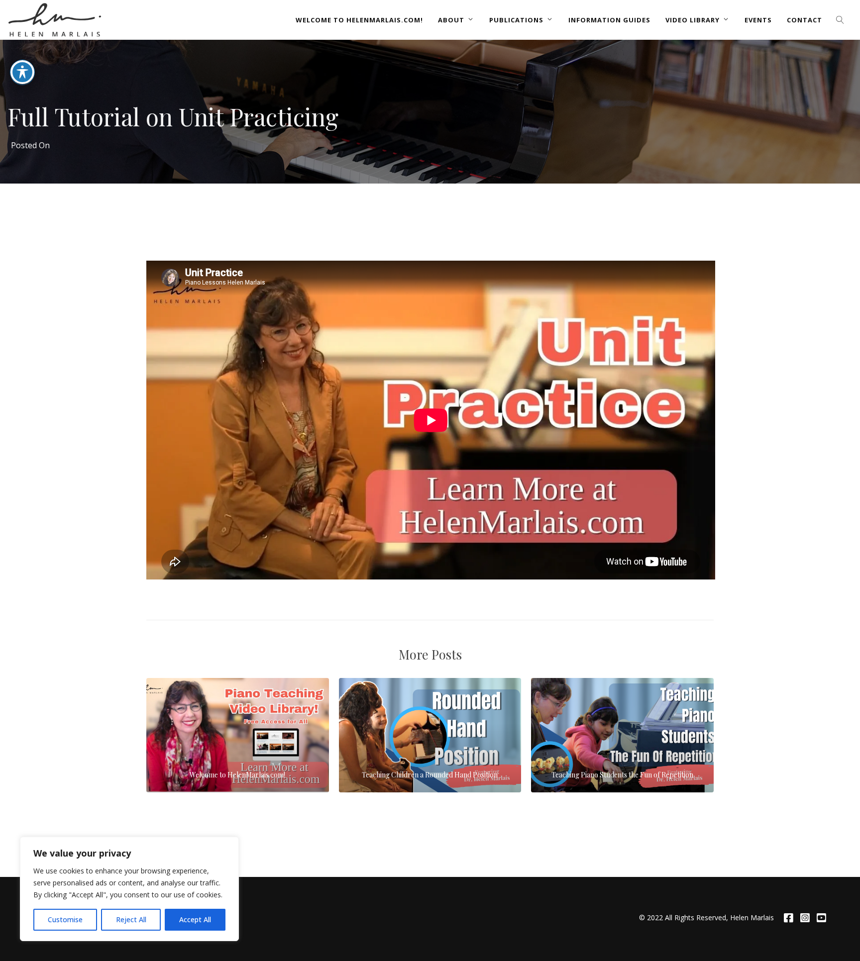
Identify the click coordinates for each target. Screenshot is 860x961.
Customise (65, 919)
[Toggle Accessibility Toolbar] (22, 72)
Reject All (131, 919)
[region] (129, 889)
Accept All (195, 919)
